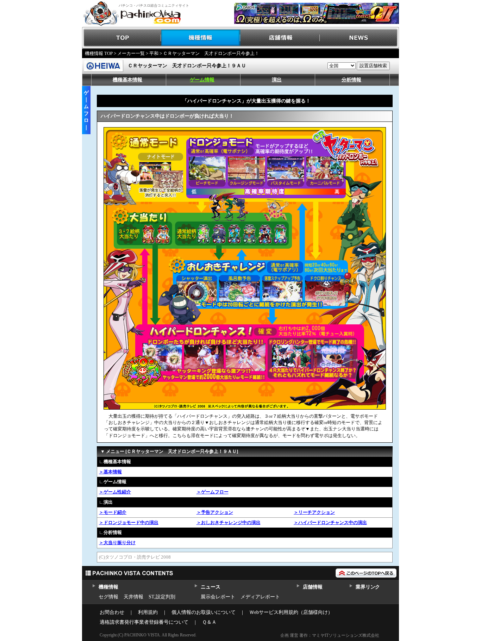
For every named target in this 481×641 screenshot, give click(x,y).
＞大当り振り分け (117, 542)
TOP (121, 38)
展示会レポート (218, 596)
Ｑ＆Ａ (209, 622)
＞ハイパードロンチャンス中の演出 (330, 522)
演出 (277, 79)
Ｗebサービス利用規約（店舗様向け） (291, 612)
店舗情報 (280, 38)
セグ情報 (108, 596)
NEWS (359, 38)
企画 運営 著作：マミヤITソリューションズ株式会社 (329, 635)
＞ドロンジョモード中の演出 (128, 522)
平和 (153, 53)
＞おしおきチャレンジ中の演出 (228, 522)
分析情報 (351, 79)
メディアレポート (260, 596)
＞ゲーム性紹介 (115, 491)
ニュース (210, 587)
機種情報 (201, 38)
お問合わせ (112, 612)
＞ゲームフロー (212, 491)
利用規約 (148, 612)
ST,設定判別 (162, 596)
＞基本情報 (110, 471)
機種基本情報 (127, 79)
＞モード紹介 (112, 512)
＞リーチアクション (314, 512)
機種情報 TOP (99, 53)
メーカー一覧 (131, 53)
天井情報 (133, 596)
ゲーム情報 (202, 79)
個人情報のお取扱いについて (203, 612)
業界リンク (368, 587)
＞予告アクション (214, 512)
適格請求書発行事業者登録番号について (144, 622)
